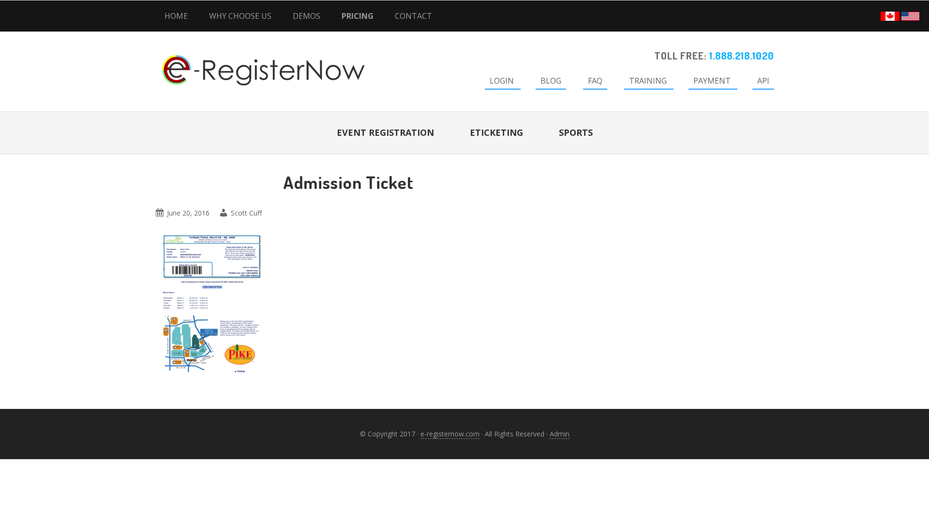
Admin (559, 433)
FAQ (595, 80)
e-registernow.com (449, 433)
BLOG (550, 80)
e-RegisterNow (237, 58)
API (763, 80)
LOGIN (502, 80)
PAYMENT (712, 80)
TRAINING (648, 80)
